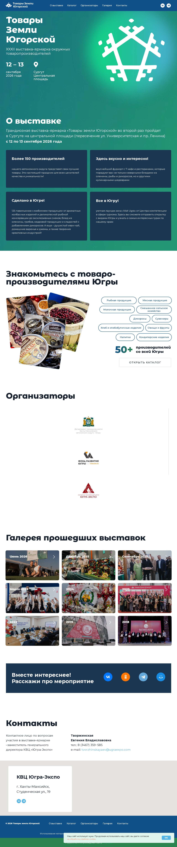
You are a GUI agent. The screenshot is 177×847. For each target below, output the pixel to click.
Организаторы (89, 5)
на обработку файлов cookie (81, 839)
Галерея (107, 5)
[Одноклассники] (125, 677)
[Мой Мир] (160, 677)
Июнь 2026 (18, 556)
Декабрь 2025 (77, 556)
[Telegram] (143, 677)
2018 (125, 622)
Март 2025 (19, 589)
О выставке (56, 5)
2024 (70, 589)
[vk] (163, 5)
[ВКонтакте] (108, 677)
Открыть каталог (145, 362)
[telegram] (169, 5)
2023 (126, 589)
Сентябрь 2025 (135, 556)
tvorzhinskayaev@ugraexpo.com (106, 749)
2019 (69, 622)
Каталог (71, 5)
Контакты (121, 5)
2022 (13, 622)
